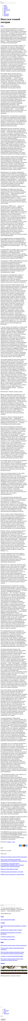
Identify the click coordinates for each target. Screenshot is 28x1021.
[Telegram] (26, 845)
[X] (24, 845)
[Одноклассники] (22, 845)
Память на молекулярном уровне (9, 869)
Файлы (5, 8)
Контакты (6, 14)
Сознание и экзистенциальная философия (12, 956)
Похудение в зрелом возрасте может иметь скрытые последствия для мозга (12, 959)
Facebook (6, 15)
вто (11, 919)
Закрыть (3, 1019)
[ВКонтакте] (20, 845)
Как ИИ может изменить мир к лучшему (11, 930)
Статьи (5, 7)
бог (9, 919)
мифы (13, 919)
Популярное (7, 9)
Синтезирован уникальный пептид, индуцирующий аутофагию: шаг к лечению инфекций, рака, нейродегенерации (12, 865)
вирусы (3, 919)
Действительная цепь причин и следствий (12, 871)
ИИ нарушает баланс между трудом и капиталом (14, 945)
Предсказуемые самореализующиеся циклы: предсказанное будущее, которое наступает (12, 952)
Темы (2, 916)
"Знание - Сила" (11, 841)
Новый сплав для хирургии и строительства (12, 874)
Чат (5, 12)
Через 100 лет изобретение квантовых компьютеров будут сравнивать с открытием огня (14, 860)
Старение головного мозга (8, 936)
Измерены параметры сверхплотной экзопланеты (14, 857)
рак (7, 919)
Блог (5, 11)
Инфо (5, 5)
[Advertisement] (14, 890)
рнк (6, 919)
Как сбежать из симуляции (8, 939)
